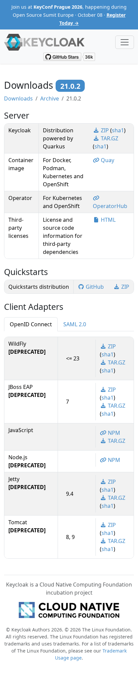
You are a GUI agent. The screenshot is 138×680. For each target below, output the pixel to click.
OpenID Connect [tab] (31, 324)
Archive (49, 98)
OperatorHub (110, 206)
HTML (107, 219)
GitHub (94, 286)
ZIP (104, 130)
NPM (113, 432)
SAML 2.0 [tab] (74, 324)
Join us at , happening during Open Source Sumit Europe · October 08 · (69, 15)
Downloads (18, 98)
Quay (106, 160)
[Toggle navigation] (124, 42)
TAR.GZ (108, 138)
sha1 (118, 130)
